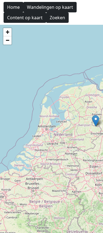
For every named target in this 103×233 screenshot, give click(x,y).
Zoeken (57, 18)
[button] (95, 121)
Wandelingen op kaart (50, 7)
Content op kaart (25, 18)
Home (13, 7)
